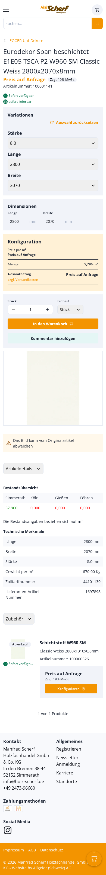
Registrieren (68, 749)
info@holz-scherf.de (23, 781)
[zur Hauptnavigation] (6, 10)
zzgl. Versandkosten (23, 279)
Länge (14, 154)
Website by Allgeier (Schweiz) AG (41, 867)
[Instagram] (7, 831)
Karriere (64, 773)
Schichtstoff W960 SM (63, 643)
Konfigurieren (68, 688)
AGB (32, 850)
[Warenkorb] (97, 9)
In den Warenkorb (50, 323)
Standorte (66, 781)
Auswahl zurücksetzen (77, 122)
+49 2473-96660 (19, 788)
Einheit (63, 301)
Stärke (15, 133)
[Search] (97, 23)
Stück (12, 301)
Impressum (13, 850)
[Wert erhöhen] (47, 309)
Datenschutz (51, 850)
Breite (14, 175)
